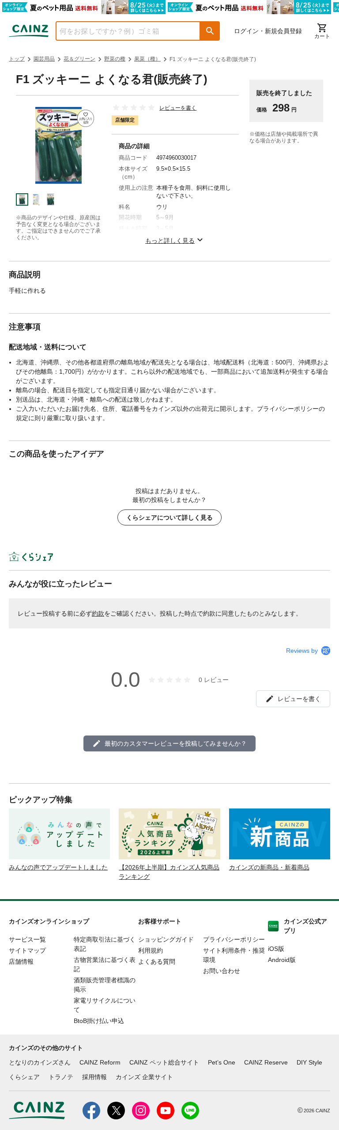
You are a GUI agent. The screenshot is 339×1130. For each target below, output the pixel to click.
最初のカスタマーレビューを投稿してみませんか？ (176, 743)
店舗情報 (21, 961)
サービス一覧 (27, 939)
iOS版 (276, 948)
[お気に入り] (85, 118)
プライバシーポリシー (234, 939)
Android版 (282, 959)
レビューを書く (177, 108)
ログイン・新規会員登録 (268, 30)
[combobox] (121, 31)
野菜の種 (114, 59)
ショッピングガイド (166, 939)
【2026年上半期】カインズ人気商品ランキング (169, 872)
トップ (17, 59)
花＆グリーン (79, 59)
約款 (98, 613)
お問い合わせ (221, 970)
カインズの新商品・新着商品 (269, 867)
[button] (210, 31)
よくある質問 (156, 961)
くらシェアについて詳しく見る (169, 517)
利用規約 (150, 950)
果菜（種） (147, 59)
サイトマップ (27, 950)
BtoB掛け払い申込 (99, 1020)
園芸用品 (44, 59)
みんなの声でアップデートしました (58, 867)
